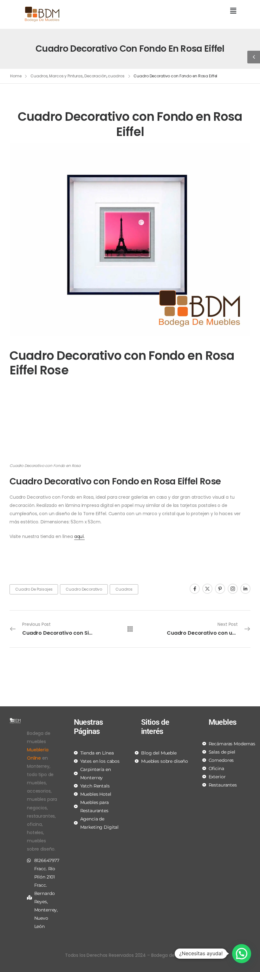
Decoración (95, 76)
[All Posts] (130, 628)
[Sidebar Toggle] (253, 57)
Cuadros (124, 589)
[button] (185, 11)
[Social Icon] (195, 589)
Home (16, 76)
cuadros (116, 76)
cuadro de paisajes (33, 589)
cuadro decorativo (84, 589)
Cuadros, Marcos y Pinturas (56, 76)
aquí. (79, 536)
